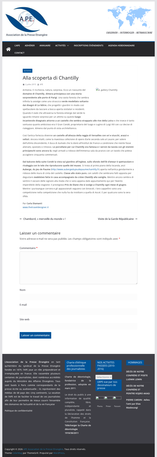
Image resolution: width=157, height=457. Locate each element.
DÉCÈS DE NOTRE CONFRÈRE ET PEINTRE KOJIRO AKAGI (138, 389)
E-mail (23, 304)
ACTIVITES (27, 71)
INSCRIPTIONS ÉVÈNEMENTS (88, 45)
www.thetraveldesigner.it (36, 207)
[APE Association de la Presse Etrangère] (8, 49)
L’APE (17, 45)
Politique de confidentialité (18, 410)
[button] (67, 45)
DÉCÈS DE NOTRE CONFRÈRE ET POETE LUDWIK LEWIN (137, 375)
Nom (22, 290)
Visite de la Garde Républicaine (116, 219)
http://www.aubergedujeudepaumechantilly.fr (75, 169)
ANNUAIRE (45, 45)
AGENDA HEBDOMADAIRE (121, 45)
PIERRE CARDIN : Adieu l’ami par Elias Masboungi (138, 403)
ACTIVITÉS (60, 45)
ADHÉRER (30, 45)
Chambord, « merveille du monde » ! (44, 219)
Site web (24, 319)
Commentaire (29, 248)
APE (41, 84)
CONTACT (19, 52)
